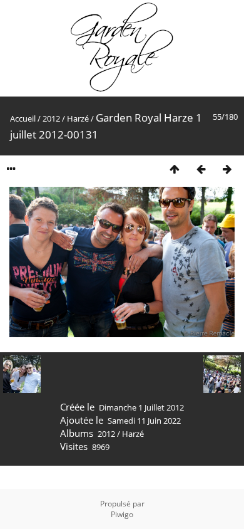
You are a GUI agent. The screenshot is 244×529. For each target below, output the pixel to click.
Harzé (78, 118)
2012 (51, 118)
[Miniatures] (174, 169)
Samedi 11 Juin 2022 (144, 420)
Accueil (23, 118)
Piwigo (122, 514)
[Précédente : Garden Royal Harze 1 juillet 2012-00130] (201, 169)
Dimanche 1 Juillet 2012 (141, 407)
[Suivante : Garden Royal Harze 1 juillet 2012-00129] (227, 169)
